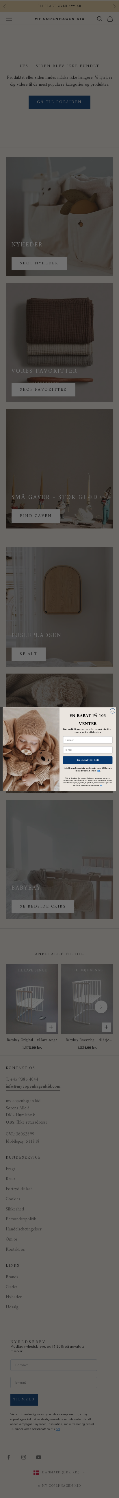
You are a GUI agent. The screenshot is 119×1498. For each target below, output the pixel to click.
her (98, 770)
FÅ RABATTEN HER (88, 760)
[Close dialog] (112, 710)
